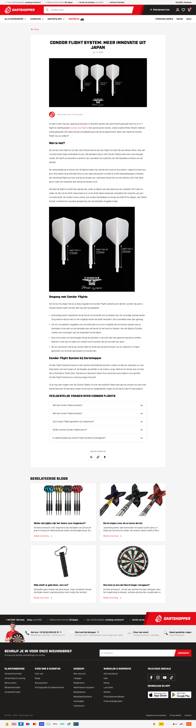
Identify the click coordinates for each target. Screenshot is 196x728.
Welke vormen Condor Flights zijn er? (70, 430)
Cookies (188, 715)
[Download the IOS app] (158, 694)
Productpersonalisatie (114, 696)
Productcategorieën (113, 701)
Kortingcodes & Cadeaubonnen (49, 687)
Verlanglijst (78, 701)
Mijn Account (79, 674)
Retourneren (11, 683)
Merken (107, 692)
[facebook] (151, 677)
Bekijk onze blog (41, 536)
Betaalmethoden (12, 687)
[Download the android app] (181, 694)
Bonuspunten (41, 683)
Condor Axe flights (79, 128)
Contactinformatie (13, 674)
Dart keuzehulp (111, 674)
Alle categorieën (14, 19)
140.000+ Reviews (183, 2)
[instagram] (158, 677)
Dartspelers (55, 19)
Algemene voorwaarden (156, 715)
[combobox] (89, 9)
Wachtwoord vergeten (83, 687)
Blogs (37, 678)
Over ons (39, 674)
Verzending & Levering (15, 678)
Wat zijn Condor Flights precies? (67, 405)
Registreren (79, 683)
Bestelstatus (79, 692)
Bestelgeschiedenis (82, 696)
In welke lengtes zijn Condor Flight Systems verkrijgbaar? (79, 438)
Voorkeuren (78, 706)
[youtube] (164, 677)
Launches (35, 19)
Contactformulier (13, 692)
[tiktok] (171, 677)
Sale (106, 678)
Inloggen (77, 678)
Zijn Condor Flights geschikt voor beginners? (73, 421)
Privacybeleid (175, 715)
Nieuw (106, 683)
